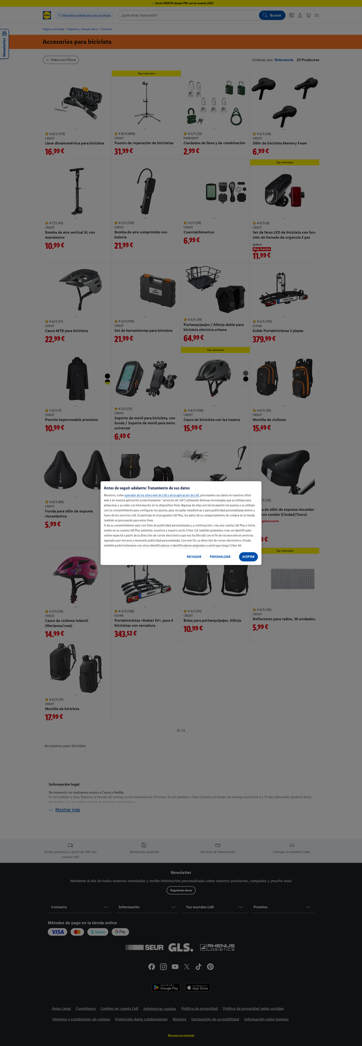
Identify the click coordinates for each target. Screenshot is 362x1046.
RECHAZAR (194, 557)
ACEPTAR (248, 557)
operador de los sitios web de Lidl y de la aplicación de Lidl (161, 495)
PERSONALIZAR (220, 557)
